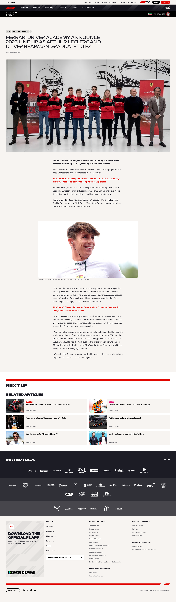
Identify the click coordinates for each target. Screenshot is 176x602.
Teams (74, 8)
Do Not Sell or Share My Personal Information (105, 562)
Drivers (62, 8)
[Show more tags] (30, 31)
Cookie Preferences (96, 576)
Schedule (24, 8)
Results (36, 8)
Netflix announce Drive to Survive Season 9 (125, 418)
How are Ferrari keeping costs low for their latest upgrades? (48, 404)
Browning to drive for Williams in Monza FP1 (42, 434)
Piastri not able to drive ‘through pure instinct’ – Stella (46, 418)
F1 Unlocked (88, 8)
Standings (50, 8)
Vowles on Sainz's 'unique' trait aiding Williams (126, 434)
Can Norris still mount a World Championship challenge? (130, 404)
